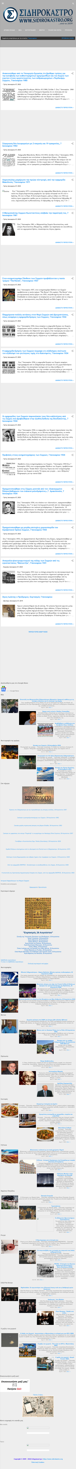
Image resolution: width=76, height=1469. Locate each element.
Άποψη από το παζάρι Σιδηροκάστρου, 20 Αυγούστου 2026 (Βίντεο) (64, 1042)
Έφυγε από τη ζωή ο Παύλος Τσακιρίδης (55, 711)
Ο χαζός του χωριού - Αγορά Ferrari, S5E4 (64, 1358)
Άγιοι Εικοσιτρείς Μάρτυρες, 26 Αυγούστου (38, 945)
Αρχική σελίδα (9, 30)
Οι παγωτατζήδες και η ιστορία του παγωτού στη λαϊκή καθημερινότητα (55, 1251)
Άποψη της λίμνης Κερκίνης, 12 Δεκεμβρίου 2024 (64, 768)
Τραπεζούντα (55, 1206)
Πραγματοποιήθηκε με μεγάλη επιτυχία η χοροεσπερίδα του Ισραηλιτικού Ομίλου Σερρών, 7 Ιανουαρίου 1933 (30, 528)
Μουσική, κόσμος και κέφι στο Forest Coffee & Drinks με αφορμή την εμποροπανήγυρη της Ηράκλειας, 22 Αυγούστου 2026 (56, 985)
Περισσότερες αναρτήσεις (38, 632)
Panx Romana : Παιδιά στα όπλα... (65, 1312)
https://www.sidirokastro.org (53, 1459)
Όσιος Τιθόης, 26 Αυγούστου (38, 946)
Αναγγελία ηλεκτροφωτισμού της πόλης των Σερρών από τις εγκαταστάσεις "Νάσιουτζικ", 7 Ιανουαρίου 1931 (31, 561)
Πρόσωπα (68, 30)
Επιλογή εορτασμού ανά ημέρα (38, 963)
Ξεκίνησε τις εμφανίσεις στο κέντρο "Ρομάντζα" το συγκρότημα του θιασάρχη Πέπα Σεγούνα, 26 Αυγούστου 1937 (38, 833)
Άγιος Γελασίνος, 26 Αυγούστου (38, 938)
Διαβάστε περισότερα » (64, 107)
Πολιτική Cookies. (38, 1462)
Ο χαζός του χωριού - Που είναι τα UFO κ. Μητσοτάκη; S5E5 (56, 1344)
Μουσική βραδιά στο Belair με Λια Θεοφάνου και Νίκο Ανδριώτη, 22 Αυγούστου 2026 (47, 999)
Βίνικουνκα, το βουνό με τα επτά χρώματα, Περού (47, 1150)
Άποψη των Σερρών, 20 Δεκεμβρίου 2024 (47, 745)
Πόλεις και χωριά (54, 30)
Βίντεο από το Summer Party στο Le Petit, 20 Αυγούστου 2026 (56, 1030)
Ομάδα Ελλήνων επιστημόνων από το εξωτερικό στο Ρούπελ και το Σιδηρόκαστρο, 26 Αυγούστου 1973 (38, 849)
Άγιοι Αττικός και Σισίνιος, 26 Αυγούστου (38, 943)
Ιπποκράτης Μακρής (56, 1071)
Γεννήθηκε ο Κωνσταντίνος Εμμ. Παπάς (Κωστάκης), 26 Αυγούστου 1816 (38, 841)
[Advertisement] (38, 55)
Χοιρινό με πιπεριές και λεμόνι (47, 1104)
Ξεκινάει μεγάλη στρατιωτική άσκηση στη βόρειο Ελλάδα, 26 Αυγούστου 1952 (38, 825)
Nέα (20, 30)
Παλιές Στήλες (38, 1395)
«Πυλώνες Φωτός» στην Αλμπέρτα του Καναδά (65, 1174)
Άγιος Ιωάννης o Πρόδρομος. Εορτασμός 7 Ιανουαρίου (27, 597)
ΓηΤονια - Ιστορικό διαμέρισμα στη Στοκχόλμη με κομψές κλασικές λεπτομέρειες (56, 1161)
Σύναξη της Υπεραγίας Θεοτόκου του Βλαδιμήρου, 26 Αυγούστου (38, 936)
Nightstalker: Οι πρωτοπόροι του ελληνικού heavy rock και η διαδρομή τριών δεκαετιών (47, 1288)
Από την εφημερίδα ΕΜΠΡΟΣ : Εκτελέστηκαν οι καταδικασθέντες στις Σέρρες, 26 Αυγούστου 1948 (38, 865)
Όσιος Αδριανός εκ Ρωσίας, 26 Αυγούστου (38, 950)
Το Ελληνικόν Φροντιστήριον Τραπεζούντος (65, 1218)
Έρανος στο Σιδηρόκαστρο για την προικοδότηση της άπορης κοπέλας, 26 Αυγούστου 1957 (38, 810)
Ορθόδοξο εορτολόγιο (8, 960)
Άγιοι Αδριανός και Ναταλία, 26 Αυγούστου (38, 953)
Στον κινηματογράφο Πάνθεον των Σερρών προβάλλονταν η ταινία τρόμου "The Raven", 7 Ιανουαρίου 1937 (33, 279)
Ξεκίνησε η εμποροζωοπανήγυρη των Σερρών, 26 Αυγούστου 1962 (38, 817)
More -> (51, 707)
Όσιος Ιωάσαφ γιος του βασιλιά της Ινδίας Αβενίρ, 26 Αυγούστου (38, 948)
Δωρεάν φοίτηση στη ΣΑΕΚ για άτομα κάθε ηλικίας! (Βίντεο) (47, 1020)
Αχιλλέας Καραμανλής (64, 1083)
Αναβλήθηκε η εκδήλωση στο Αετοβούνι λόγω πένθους (65, 724)
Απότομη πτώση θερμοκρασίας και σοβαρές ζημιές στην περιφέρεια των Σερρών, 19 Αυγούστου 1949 (38, 857)
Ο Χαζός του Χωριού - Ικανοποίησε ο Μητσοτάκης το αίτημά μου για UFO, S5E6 (47, 1333)
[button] (72, 73)
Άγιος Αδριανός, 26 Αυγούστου (38, 940)
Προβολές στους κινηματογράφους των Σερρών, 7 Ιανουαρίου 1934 (33, 455)
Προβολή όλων (68, 38)
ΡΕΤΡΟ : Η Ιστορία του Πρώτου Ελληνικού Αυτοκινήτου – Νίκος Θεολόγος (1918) (64, 1265)
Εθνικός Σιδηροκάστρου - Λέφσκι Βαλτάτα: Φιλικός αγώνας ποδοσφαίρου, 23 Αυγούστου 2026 (47, 973)
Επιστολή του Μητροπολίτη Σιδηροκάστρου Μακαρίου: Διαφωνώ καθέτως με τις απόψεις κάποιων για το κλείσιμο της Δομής (47, 700)
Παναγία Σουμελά (47, 1195)
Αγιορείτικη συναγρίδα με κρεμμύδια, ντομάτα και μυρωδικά (56, 1115)
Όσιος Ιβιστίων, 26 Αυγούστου (38, 941)
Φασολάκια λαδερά (64, 1128)
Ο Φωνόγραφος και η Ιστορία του (47, 1240)
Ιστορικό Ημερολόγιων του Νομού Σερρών (15, 881)
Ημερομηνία (33, 887)
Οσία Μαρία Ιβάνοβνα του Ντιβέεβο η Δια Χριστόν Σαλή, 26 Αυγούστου (38, 951)
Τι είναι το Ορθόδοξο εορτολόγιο (12, 962)
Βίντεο (42, 30)
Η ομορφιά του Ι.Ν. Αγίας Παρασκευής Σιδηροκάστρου (56, 756)
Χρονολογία (42, 887)
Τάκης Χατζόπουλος (47, 1061)
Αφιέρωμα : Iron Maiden (56, 1299)
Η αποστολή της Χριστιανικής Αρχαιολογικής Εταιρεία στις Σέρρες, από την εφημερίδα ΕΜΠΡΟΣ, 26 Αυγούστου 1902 (38, 873)
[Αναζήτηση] (73, 4)
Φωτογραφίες (30, 30)
